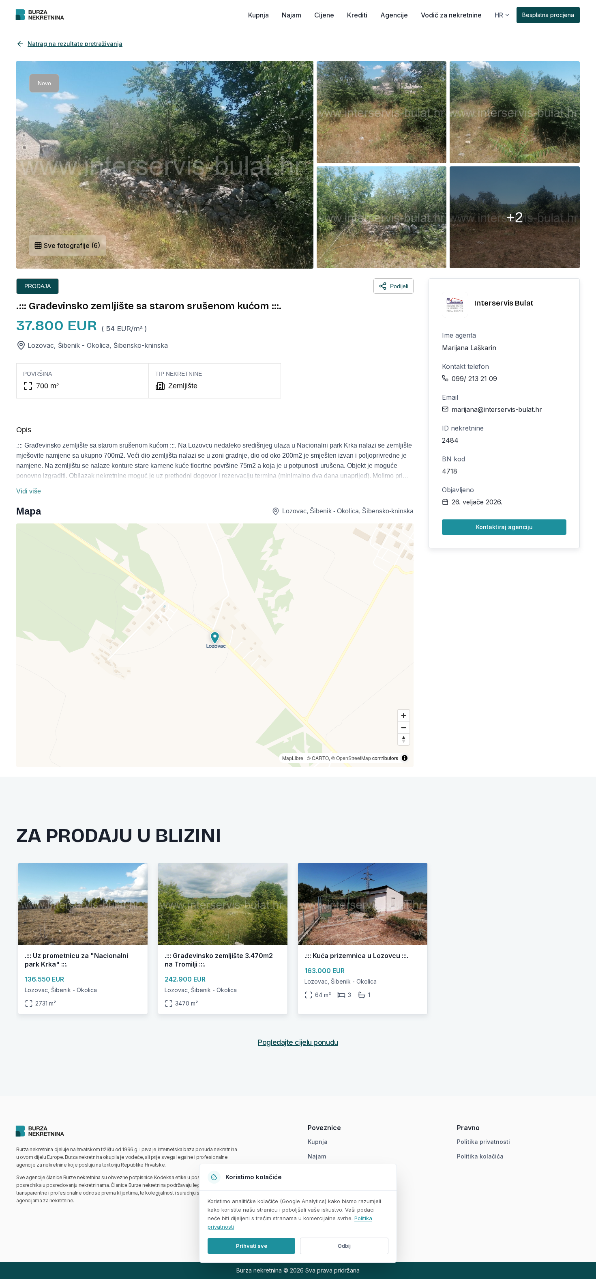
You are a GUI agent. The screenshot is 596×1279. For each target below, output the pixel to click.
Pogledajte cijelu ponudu (298, 1042)
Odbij (344, 1245)
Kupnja (258, 15)
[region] (215, 645)
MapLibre (292, 757)
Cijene (324, 15)
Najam (291, 15)
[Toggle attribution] (404, 758)
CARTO (320, 757)
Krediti (357, 15)
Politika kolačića (480, 1156)
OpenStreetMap (353, 757)
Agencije (394, 15)
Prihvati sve (251, 1245)
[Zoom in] (403, 715)
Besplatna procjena (548, 14)
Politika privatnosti (483, 1141)
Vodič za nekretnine (451, 15)
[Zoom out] (403, 727)
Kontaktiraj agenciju (504, 526)
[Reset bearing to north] (403, 739)
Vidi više (28, 491)
